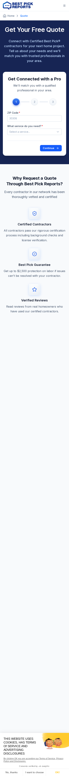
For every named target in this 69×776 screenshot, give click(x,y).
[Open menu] (64, 5)
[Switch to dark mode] (56, 5)
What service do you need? (24, 126)
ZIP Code (12, 112)
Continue (48, 148)
